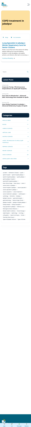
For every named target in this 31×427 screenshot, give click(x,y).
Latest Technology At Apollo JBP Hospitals (15, 141)
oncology (21, 213)
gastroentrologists (17, 198)
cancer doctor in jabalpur (9, 185)
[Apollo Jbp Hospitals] (4, 4)
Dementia (12, 196)
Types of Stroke (21, 219)
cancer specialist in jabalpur (10, 189)
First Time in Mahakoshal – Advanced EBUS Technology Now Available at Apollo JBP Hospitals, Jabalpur (15, 97)
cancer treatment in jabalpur (10, 194)
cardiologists (22, 194)
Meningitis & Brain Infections (10, 208)
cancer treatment (17, 191)
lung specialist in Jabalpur (9, 206)
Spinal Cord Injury (14, 215)
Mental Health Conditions (9, 211)
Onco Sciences (15, 154)
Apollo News (15, 120)
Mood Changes (21, 211)
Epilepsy (18, 196)
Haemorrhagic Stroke (18, 200)
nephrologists (6, 213)
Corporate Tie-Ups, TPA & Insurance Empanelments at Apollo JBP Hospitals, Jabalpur (14, 88)
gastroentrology (7, 200)
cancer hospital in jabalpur (9, 187)
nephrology (14, 213)
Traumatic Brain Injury (8, 217)
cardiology (5, 196)
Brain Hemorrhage (7, 183)
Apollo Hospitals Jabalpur (9, 177)
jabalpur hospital (7, 202)
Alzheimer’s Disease (14, 172)
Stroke (22, 215)
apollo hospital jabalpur (18, 174)
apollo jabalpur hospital (9, 179)
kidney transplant (16, 204)
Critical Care (15, 132)
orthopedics (6, 215)
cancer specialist (22, 187)
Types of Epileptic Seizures (9, 219)
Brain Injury (17, 183)
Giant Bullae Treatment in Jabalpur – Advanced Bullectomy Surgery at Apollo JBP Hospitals (14, 105)
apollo (21, 172)
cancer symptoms (7, 191)
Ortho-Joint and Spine (15, 158)
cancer (23, 183)
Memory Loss (20, 206)
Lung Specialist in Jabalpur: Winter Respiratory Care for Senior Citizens (14, 45)
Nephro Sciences (15, 146)
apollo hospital (6, 174)
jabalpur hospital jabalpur (19, 202)
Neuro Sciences (15, 150)
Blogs (6, 37)
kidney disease (6, 204)
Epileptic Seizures (7, 198)
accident (5, 172)
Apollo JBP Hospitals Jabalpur (10, 181)
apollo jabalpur (21, 177)
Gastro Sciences (15, 136)
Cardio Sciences (15, 128)
